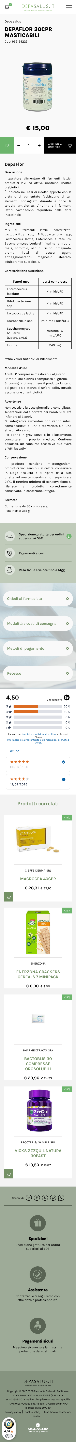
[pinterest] (53, 1198)
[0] (6, 7)
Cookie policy (33, 1411)
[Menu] (68, 7)
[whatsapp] (61, 1198)
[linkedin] (29, 1198)
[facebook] (37, 1198)
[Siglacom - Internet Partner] (38, 1431)
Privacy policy (13, 1411)
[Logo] (38, 6)
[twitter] (45, 1198)
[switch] (9, 1436)
